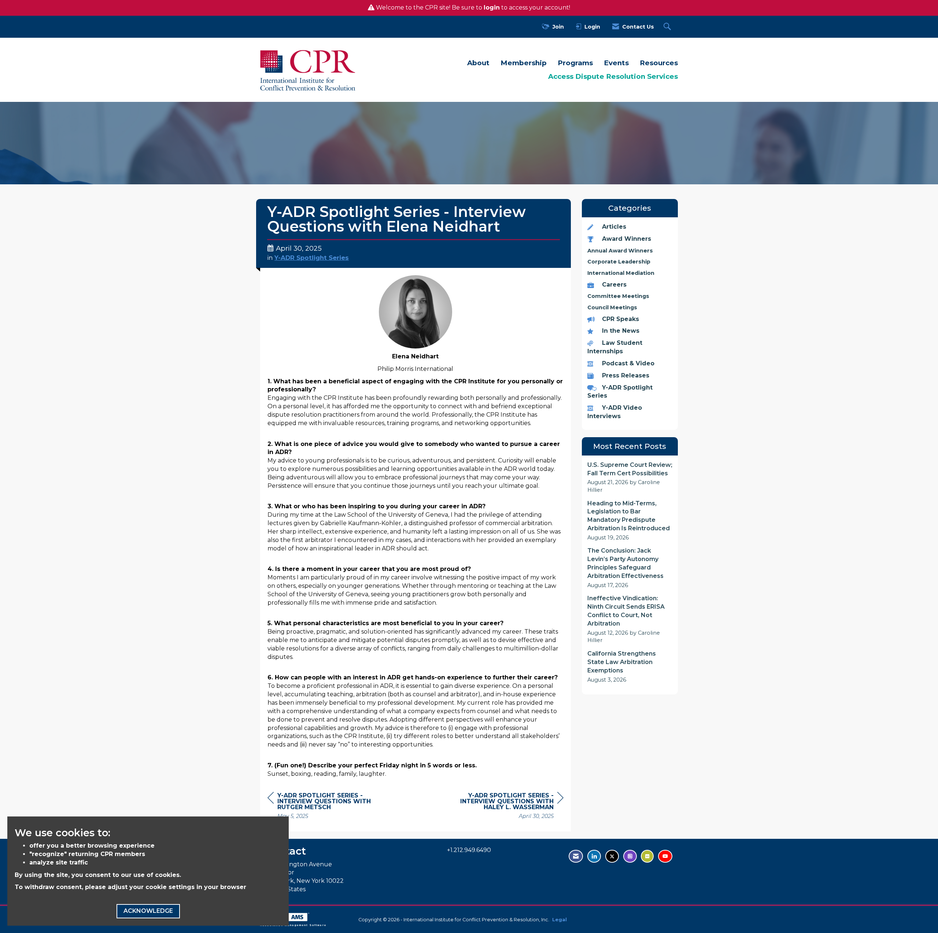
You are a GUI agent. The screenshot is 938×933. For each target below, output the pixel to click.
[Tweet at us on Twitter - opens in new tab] (612, 856)
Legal (559, 919)
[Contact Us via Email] (576, 856)
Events (616, 63)
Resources (659, 63)
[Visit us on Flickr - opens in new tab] (647, 856)
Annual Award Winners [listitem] (620, 250)
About (478, 63)
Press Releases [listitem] (625, 375)
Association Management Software (293, 924)
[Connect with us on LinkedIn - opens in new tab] (594, 856)
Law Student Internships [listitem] (614, 347)
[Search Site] (668, 27)
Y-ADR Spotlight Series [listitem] (620, 391)
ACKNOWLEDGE (148, 910)
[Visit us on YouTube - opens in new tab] (665, 856)
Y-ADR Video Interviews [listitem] (614, 412)
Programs (575, 63)
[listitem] (630, 477)
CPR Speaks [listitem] (620, 319)
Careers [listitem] (614, 284)
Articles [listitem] (614, 226)
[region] (509, 807)
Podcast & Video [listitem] (628, 363)
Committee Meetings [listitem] (618, 296)
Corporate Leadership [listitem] (618, 261)
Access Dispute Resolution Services (613, 76)
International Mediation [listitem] (620, 273)
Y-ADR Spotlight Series (311, 257)
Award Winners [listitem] (626, 238)
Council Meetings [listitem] (612, 307)
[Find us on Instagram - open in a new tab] (630, 856)
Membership (524, 63)
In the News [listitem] (620, 330)
